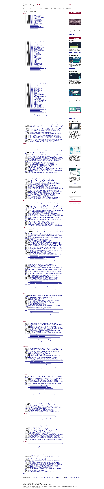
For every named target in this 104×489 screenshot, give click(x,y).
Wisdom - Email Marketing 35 (35, 52)
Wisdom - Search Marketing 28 (35, 58)
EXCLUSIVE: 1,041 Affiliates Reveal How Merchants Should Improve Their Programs (43, 288)
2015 (55, 477)
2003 (29, 479)
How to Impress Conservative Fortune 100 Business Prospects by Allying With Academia (45, 136)
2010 (68, 477)
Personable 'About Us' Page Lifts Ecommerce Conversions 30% (41, 297)
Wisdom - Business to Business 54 (36, 64)
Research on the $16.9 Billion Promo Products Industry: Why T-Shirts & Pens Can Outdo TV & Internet (43, 161)
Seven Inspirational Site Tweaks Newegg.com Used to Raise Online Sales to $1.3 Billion (45, 159)
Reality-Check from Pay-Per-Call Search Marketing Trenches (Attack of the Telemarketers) (46, 206)
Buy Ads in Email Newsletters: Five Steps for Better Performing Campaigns (41, 178)
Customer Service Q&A (37, 476)
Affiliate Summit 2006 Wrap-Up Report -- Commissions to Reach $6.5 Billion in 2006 (46, 121)
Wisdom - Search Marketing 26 (35, 98)
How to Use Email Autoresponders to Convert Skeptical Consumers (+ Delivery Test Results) (46, 286)
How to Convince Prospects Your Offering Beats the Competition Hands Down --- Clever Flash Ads (44, 390)
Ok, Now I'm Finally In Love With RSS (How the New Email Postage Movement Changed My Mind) (43, 153)
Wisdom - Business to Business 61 (36, 57)
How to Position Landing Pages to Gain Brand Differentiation (40, 301)
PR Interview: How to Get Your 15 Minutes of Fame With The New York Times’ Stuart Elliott (45, 451)
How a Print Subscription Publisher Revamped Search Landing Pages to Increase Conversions (46, 392)
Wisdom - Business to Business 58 (36, 74)
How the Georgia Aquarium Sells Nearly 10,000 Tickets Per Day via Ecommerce (44, 308)
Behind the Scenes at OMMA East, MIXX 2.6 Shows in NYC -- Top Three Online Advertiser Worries (44, 377)
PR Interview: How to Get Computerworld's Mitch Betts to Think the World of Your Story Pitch (45, 464)
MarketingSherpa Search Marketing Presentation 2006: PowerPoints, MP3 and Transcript (43, 399)
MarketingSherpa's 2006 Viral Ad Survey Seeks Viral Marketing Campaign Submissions (43, 187)
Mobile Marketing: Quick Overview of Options (36, 303)
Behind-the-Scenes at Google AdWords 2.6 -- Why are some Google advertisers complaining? (46, 125)
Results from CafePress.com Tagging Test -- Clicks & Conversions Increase (43, 358)
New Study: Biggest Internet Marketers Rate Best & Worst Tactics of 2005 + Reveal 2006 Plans (45, 124)
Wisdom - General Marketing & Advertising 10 (38, 50)
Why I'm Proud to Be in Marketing (36, 299)
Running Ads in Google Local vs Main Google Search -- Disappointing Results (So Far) (45, 277)
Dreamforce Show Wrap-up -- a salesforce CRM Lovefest (41, 393)
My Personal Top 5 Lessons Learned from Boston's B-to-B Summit (42, 410)
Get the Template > (73, 118)
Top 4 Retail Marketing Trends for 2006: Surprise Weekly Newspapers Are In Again (42, 172)
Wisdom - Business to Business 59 (36, 72)
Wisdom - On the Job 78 (34, 32)
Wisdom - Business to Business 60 (36, 81)
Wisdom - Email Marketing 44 (35, 69)
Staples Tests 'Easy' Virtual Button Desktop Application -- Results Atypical (42, 285)
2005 (24, 479)
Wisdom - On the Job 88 (34, 61)
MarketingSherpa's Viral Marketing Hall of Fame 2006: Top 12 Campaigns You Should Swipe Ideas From (43, 204)
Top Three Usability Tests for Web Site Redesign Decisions (38, 221)
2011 (66, 477)
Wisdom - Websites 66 (34, 55)
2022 (36, 477)
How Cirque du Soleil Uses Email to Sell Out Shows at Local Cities (41, 264)
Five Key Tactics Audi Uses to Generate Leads (36, 405)
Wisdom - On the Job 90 (34, 25)
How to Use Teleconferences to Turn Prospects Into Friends (40, 424)
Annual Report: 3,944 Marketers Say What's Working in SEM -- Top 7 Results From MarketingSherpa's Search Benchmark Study (41, 365)
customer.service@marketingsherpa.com (44, 480)
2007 (76, 477)
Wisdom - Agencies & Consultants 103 (36, 93)
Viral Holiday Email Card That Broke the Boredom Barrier (40, 118)
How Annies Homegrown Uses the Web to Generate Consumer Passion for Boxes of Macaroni (46, 128)
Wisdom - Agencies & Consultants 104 (36, 99)
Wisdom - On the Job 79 (34, 56)
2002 (32, 479)
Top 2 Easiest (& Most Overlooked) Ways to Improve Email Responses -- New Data (44, 275)
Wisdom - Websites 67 (34, 80)
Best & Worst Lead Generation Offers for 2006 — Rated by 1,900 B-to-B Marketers (44, 314)
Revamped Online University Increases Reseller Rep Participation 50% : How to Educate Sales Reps (43, 209)
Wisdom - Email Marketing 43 (35, 89)
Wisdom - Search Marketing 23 (35, 16)
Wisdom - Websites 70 (34, 103)
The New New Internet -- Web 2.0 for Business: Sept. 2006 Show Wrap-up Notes (45, 368)
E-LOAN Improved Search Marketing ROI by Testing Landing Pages (40, 119)
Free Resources (44, 8)
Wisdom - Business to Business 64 (36, 111)
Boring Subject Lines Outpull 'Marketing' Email (38, 228)
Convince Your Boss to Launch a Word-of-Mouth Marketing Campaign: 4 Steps (42, 195)
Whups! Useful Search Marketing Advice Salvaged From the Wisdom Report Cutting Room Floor (43, 134)
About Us (51, 476)
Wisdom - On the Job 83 (34, 78)
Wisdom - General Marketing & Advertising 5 (38, 113)
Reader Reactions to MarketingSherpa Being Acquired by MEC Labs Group (43, 426)
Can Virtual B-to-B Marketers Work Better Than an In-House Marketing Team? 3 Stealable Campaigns (43, 146)
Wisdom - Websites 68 (34, 71)
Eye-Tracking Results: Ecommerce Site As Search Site (37, 233)
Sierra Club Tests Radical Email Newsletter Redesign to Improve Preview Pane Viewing (45, 330)
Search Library (43, 476)
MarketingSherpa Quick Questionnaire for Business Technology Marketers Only (42, 265)
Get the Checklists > (73, 139)
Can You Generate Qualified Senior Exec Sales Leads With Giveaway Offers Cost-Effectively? (46, 182)
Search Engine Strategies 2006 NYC (37, 181)
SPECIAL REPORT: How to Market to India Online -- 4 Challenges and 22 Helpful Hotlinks (43, 315)
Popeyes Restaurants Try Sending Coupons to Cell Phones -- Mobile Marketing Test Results (46, 448)
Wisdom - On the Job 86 (34, 95)
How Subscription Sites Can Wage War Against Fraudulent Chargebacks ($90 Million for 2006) (43, 117)
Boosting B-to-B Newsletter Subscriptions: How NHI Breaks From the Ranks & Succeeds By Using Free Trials (43, 236)
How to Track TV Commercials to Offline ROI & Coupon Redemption (42, 459)
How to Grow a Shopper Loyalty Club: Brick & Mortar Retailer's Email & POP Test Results (45, 247)
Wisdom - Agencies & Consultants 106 (36, 63)
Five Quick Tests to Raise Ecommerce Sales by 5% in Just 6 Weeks (40, 240)
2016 (52, 477)
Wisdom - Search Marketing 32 (35, 105)
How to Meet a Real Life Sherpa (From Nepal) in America (40, 432)
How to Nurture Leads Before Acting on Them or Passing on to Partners (42, 415)
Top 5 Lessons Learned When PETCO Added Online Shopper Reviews (42, 163)
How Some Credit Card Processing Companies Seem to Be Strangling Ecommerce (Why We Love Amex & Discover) (43, 171)
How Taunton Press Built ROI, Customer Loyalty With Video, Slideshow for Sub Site (43, 465)
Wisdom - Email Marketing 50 (35, 33)
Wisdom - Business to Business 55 (36, 104)
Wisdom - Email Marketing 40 (35, 65)
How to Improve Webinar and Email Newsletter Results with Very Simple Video (43, 278)
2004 (27, 479)
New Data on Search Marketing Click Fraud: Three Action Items (41, 420)
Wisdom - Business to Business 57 (36, 15)
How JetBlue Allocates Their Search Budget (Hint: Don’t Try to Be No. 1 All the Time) (43, 406)
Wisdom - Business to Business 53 (36, 29)
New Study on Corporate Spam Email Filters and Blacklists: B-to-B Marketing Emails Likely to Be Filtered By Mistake (43, 461)
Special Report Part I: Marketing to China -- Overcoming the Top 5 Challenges (42, 194)
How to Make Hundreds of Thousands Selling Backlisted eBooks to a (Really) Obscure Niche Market (43, 138)
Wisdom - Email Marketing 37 (35, 73)
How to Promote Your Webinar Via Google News (38, 259)
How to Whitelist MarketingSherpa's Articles (36, 298)
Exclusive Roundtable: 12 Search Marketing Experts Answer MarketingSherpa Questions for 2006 (46, 175)
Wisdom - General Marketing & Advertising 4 (38, 100)
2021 (39, 477)
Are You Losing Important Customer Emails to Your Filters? (40, 338)
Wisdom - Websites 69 (34, 39)
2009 (71, 477)
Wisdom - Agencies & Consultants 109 (36, 86)
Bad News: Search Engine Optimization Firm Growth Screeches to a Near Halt (43, 379)
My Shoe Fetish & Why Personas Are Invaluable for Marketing (41, 363)
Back (23, 473)
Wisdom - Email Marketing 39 (35, 97)
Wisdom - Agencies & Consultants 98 (36, 77)
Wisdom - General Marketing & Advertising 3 (38, 34)
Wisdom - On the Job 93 (34, 74)
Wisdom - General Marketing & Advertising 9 (38, 107)
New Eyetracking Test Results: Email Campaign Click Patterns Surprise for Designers (43, 466)
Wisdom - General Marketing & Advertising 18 (38, 68)
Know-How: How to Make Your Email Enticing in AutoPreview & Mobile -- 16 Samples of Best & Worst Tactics (43, 317)
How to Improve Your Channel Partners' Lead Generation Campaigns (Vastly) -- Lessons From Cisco (44, 384)
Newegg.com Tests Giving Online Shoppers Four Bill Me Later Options (42, 141)
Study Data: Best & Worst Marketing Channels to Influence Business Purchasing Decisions (44, 337)
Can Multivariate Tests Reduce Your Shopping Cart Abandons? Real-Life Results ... (44, 380)
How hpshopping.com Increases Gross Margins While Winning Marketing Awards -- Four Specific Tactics (43, 151)
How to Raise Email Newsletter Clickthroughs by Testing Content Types (42, 343)
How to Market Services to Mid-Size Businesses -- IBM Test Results (42, 241)
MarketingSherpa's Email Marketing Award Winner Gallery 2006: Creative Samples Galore (46, 225)
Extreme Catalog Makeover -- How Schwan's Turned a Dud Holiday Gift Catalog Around (45, 435)
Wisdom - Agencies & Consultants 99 (36, 76)
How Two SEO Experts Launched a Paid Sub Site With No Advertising (42, 409)
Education (53, 8)
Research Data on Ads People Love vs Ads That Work (39, 395)
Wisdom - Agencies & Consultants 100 (36, 90)
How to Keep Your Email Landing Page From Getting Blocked (39, 385)
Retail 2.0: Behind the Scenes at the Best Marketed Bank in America (41, 212)
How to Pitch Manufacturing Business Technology (38, 304)
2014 (58, 477)
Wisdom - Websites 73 (34, 31)
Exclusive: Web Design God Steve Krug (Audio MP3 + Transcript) (40, 132)
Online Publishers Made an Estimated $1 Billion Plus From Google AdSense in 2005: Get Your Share (45, 158)
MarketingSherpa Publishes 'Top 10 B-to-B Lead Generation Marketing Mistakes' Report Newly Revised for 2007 (43, 417)
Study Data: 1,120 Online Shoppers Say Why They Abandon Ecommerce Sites (41, 257)
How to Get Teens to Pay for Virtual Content (37, 336)
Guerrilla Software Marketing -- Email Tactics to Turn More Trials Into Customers (44, 348)
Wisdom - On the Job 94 (34, 43)
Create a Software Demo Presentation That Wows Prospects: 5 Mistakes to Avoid (42, 192)
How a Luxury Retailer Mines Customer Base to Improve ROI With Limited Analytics (44, 436)
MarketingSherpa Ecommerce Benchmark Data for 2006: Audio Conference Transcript (42, 230)
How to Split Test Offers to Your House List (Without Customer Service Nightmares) (44, 190)
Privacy (48, 476)
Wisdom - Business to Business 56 (36, 45)
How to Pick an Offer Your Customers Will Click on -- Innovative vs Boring (43, 326)
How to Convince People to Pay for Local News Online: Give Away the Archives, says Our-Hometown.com (43, 218)
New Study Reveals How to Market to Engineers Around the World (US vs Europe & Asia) (43, 224)
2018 (47, 477)
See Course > (71, 101)
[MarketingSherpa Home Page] (32, 6)
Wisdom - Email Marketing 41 (35, 36)
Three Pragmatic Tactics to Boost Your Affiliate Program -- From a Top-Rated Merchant (43, 140)
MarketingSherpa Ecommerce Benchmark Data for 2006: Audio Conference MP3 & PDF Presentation (44, 232)
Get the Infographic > (73, 162)
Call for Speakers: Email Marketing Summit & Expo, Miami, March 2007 (43, 418)
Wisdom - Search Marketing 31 (35, 26)
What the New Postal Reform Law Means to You (37, 470)
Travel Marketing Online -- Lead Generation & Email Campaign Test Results (43, 323)
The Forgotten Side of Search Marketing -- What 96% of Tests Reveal (42, 288)
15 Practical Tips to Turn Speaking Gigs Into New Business (38, 318)
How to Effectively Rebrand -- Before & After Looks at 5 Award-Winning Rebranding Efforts (44, 300)
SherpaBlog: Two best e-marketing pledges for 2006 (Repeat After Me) (42, 144)
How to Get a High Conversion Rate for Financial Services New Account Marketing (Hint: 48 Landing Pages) (43, 284)
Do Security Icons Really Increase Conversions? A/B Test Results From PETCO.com (44, 234)
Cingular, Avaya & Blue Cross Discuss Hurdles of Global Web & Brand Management (44, 312)
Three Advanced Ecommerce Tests (36, 281)
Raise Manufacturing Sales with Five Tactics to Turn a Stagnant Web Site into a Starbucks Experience (43, 177)
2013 (60, 477)
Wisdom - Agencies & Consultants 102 (36, 88)
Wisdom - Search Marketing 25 (35, 106)
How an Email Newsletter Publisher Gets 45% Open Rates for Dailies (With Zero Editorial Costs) (46, 210)
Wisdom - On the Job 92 (34, 18)
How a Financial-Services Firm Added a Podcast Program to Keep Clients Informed (42, 433)
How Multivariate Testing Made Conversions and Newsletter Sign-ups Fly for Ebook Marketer (46, 439)
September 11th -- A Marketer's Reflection (37, 354)
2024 (31, 477)
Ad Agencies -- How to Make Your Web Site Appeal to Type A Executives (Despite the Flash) (46, 378)
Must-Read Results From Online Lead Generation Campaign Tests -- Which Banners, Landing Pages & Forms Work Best (43, 249)
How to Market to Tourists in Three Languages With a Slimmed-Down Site (43, 253)
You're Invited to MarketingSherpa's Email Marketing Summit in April (40, 115)
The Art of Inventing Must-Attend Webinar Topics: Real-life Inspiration (42, 211)
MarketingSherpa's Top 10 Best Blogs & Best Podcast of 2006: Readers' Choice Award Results (44, 282)
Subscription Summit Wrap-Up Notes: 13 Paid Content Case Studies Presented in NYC (46, 242)
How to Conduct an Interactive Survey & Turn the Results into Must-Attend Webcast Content (46, 205)
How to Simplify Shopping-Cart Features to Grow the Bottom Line (41, 428)
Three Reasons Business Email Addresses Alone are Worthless (39, 196)
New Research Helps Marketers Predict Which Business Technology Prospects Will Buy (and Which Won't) (44, 216)
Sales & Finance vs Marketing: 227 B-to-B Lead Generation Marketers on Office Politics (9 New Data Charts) (43, 447)
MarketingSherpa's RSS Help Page (34, 38)
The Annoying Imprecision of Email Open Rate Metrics (39, 331)
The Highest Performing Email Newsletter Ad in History (39, 276)
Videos (31, 8)
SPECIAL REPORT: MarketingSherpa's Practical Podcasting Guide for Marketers (42, 339)
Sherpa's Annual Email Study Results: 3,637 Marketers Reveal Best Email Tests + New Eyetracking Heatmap (44, 444)
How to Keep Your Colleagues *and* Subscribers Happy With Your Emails (43, 391)
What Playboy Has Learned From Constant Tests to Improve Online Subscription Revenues (46, 359)
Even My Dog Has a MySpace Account (36, 258)
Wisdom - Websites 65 (34, 84)
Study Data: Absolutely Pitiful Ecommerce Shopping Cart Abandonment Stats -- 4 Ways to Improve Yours (43, 356)
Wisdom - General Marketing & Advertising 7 (38, 83)
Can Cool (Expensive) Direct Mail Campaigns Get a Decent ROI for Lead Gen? (43, 289)
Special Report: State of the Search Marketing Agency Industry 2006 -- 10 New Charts (43, 357)
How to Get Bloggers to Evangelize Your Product (38, 352)
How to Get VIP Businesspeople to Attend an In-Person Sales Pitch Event (42, 156)
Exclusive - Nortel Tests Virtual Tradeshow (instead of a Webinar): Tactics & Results (44, 129)
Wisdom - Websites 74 (34, 92)
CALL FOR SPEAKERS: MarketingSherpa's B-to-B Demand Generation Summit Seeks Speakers (44, 254)
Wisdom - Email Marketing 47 (35, 91)
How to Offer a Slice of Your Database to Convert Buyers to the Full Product (43, 291)
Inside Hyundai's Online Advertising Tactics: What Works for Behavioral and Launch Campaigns (45, 202)
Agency (68, 8)
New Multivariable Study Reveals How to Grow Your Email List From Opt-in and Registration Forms (44, 457)
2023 (34, 477)
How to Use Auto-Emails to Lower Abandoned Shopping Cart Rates (41, 388)
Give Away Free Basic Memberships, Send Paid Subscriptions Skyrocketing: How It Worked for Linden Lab (44, 189)
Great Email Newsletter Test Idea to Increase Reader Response (41, 467)
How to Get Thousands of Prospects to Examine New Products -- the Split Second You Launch (46, 335)
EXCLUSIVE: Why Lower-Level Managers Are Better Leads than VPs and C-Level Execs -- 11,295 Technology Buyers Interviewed (43, 238)
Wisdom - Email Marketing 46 (35, 59)
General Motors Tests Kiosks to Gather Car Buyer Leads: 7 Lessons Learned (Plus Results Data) (43, 155)
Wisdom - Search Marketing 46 (35, 19)
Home (24, 476)
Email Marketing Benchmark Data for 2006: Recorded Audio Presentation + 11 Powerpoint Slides (43, 148)
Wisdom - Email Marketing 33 (35, 46)
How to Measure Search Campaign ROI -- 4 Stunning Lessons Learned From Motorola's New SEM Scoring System (44, 341)
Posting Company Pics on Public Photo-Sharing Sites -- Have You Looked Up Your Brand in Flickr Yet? (43, 296)
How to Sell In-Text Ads (34, 255)
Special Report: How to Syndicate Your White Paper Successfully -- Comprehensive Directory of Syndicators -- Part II (43, 450)
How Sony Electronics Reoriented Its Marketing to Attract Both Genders (42, 423)
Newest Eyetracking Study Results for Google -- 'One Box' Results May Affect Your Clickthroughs (42, 394)
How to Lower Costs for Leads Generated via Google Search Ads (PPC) (42, 371)
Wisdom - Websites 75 (34, 102)
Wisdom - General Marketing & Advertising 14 (38, 17)
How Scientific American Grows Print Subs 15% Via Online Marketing (42, 302)
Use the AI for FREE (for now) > (75, 52)
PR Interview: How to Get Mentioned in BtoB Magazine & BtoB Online (41, 471)
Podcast (36, 8)
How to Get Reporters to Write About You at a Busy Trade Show (39, 387)
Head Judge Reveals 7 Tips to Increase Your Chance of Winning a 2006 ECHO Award (43, 180)
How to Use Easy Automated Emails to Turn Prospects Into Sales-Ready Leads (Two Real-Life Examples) (44, 402)
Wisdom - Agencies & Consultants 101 (36, 20)
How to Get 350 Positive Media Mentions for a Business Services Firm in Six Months (44, 316)
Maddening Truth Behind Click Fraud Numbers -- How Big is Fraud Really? (41, 186)
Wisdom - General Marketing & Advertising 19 (38, 75)
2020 (42, 477)
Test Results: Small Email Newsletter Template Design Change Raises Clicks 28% (42, 372)
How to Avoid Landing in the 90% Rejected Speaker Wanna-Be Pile (41, 307)
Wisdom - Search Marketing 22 (35, 67)
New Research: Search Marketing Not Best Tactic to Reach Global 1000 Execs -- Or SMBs (45, 327)
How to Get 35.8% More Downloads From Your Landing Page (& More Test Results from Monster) (43, 272)
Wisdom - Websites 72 (34, 51)
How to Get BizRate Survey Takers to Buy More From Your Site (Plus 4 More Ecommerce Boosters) (43, 246)
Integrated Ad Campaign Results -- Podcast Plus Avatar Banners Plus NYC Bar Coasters (45, 193)
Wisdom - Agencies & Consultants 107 (36, 27)
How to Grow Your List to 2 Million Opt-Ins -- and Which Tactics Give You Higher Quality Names (46, 168)
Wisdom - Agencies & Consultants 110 (36, 114)
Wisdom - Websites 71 (34, 37)
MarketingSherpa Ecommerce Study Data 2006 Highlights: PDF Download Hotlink (42, 213)
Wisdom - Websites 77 (34, 85)
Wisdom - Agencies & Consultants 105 (36, 24)
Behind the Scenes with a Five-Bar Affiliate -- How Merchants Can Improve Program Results (44, 313)
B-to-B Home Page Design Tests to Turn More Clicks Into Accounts (42, 342)
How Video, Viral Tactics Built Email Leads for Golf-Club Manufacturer (42, 430)
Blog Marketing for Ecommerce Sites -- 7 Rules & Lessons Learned (41, 329)
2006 (79, 477)
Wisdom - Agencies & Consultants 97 (36, 101)
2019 (44, 477)
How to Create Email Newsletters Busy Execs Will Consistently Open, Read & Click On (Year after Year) (43, 274)
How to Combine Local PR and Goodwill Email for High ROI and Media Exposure (44, 425)
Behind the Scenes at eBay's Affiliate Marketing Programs (39, 422)
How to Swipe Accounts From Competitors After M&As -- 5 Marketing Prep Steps (44, 366)
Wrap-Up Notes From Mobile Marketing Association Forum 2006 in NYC (44, 279)
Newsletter (60, 8)
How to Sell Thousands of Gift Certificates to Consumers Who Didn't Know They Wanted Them (46, 370)
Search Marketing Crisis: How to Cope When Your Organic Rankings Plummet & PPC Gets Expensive (42, 306)
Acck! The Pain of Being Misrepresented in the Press (39, 280)
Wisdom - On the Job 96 (34, 62)
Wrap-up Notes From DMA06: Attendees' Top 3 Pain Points (41, 403)
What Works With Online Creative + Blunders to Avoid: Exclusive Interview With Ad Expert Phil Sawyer (43, 270)
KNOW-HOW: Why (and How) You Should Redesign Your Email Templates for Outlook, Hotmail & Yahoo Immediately (43, 325)
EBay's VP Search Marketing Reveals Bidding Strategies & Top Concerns (42, 431)
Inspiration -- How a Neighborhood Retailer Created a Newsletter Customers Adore (44, 256)
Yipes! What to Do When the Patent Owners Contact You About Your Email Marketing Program (45, 157)
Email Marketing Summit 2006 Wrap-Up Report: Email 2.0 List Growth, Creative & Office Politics (43, 220)
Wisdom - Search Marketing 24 (35, 70)
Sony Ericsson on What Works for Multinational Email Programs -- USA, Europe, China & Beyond (45, 250)
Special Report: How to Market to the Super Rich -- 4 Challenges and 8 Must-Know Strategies (44, 351)
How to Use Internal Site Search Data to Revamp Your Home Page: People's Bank (44, 135)
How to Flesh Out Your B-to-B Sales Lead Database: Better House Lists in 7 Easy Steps (43, 411)
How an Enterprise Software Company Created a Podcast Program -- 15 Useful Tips (44, 462)
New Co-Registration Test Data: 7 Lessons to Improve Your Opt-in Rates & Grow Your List (44, 243)
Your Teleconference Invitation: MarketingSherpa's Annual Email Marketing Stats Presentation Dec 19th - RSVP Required (42, 455)
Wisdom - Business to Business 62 (36, 23)
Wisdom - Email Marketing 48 (35, 110)
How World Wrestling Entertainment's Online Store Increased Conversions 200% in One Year (46, 214)
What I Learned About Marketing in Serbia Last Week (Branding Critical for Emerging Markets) (46, 191)
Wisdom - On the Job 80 (34, 60)
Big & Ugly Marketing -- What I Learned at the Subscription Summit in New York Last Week (46, 244)
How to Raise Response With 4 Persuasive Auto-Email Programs (41, 419)
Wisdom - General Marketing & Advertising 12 (38, 94)
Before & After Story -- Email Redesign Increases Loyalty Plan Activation (42, 290)
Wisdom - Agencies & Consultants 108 (36, 48)
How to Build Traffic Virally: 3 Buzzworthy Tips (36, 266)
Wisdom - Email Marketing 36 (35, 42)
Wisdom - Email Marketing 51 (35, 108)
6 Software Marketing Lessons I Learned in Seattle (39, 239)
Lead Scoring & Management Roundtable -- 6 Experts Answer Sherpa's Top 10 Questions (45, 400)
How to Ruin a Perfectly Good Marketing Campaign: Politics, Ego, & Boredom (43, 201)
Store (55, 476)
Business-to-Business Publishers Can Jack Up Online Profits (38, 184)
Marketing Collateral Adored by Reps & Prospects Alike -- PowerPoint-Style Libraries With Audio (46, 362)
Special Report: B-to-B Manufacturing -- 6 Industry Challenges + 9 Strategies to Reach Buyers (44, 429)
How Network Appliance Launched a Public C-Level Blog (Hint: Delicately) (41, 162)
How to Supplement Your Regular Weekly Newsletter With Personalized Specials (44, 198)
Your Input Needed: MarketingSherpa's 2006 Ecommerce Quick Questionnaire (42, 179)
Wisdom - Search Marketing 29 (35, 21)
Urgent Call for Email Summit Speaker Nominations (39, 421)
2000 (37, 479)
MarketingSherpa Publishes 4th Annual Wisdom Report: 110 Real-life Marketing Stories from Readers (44, 127)
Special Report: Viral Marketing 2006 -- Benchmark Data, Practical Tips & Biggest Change (44, 197)
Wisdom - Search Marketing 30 (35, 54)
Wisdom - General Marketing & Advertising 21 (38, 109)
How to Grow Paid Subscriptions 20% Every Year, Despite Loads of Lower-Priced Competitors (46, 149)
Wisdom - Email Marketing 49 (35, 30)
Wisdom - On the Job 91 (34, 28)
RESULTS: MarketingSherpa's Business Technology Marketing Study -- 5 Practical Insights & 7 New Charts (44, 310)
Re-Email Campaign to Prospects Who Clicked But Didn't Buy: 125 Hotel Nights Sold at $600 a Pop (44, 123)
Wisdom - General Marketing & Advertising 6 (38, 82)
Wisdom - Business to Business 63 (36, 49)
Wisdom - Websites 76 (34, 44)
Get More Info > (72, 34)
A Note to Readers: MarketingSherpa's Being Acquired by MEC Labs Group (44, 418)
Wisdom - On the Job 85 (34, 79)
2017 (50, 477)
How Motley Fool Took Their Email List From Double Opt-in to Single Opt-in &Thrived (45, 463)
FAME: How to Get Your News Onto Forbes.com (37, 445)
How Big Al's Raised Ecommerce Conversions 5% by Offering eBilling (42, 165)
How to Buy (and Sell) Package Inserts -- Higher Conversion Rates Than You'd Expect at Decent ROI (45, 328)
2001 (35, 479)
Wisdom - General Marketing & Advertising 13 (38, 112)
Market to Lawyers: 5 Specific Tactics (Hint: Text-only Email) (38, 167)
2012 (63, 477)
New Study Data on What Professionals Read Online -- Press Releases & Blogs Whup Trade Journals (43, 268)
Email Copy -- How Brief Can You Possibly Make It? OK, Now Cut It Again (43, 185)
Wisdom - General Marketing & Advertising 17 (38, 47)
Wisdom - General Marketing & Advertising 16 (38, 41)
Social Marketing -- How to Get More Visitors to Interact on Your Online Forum (44, 287)
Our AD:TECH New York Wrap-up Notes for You (39, 427)
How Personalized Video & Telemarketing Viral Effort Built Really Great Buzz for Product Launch (43, 469)
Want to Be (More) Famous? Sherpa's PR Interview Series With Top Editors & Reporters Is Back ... (43, 453)
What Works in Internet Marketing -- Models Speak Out (39, 367)
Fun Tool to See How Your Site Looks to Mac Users (39, 386)
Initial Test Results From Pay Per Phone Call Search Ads (39, 251)
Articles (25, 8)
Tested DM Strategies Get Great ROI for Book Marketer (38, 458)
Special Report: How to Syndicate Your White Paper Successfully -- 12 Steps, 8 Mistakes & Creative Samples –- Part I (44, 438)
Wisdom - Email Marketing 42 (35, 35)
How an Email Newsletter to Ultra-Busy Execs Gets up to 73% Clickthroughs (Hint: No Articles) (46, 367)
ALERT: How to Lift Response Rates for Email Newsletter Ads (39, 353)
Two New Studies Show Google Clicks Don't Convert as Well (40, 166)
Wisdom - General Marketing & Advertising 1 (38, 40)
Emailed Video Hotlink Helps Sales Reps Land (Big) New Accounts (41, 311)
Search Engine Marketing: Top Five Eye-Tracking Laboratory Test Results (41, 115)
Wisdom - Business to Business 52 (36, 66)
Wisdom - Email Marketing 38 (35, 87)
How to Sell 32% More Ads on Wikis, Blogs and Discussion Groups (41, 223)
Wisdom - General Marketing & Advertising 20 (38, 96)
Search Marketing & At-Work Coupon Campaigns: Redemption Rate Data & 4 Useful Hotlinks (46, 434)
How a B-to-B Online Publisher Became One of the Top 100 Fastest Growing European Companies (42, 131)
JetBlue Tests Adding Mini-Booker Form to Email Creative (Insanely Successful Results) (45, 183)
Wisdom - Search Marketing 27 (35, 53)
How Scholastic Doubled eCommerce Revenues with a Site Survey (41, 169)
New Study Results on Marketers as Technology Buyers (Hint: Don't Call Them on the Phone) (46, 139)
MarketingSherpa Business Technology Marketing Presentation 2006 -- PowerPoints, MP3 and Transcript (44, 333)
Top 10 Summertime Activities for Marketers (38, 319)
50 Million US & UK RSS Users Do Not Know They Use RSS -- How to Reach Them (42, 164)
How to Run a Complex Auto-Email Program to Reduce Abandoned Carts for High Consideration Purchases (41, 397)
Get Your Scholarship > (73, 84)
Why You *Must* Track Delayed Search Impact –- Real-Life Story (41, 344)
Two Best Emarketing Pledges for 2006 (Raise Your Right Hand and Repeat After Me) (45, 120)
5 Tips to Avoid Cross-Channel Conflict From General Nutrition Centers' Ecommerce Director (44, 369)
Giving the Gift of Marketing (35, 446)
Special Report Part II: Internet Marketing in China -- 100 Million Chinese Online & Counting (44, 207)
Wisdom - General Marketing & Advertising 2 (38, 32)
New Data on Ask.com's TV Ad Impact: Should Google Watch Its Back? (42, 404)
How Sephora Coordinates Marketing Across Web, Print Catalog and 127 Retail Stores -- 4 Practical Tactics (44, 382)
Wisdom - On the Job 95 (34, 22)
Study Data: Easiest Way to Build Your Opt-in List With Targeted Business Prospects (44, 340)
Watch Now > (72, 68)
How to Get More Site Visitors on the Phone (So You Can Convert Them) (42, 222)
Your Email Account (28, 476)
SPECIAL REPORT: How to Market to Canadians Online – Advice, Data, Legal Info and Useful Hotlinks (43, 261)
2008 (74, 477)
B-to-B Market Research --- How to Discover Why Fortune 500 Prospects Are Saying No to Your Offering (43, 350)
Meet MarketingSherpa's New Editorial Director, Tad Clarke (40, 252)
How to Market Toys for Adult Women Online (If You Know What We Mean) (43, 334)
